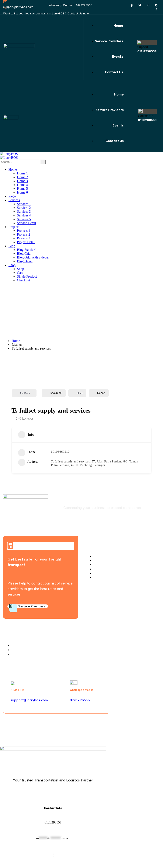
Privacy (100, 728)
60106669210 (60, 451)
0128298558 (147, 120)
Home (16, 341)
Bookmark (56, 393)
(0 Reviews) (25, 418)
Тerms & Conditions (125, 728)
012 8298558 (147, 51)
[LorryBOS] (9, 154)
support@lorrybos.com (29, 700)
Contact (154, 728)
